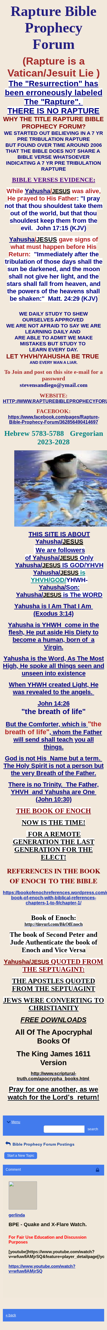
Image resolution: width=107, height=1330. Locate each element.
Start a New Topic (20, 1156)
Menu (15, 1122)
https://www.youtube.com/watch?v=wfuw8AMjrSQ (42, 1268)
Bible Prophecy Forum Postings (42, 1144)
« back (11, 1315)
